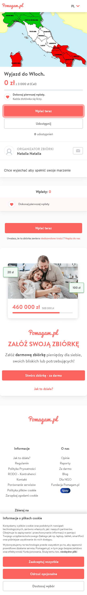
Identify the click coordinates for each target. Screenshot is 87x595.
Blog (65, 474)
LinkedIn (50, 429)
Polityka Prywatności (22, 469)
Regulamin (22, 463)
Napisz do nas (72, 238)
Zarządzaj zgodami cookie (22, 495)
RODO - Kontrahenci (22, 474)
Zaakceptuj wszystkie (43, 561)
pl (73, 6)
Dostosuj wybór (43, 586)
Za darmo (65, 469)
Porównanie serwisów (22, 485)
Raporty (65, 463)
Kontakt (22, 479)
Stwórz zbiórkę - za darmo (43, 375)
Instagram (37, 429)
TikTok (64, 429)
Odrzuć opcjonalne (43, 574)
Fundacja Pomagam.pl (65, 485)
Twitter (23, 429)
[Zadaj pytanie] (78, 150)
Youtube (78, 429)
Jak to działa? (43, 389)
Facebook (9, 429)
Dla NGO (65, 479)
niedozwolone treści (51, 238)
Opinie (65, 458)
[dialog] (43, 554)
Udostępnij (43, 123)
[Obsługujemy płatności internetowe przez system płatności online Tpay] (65, 490)
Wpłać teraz (43, 111)
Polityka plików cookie (21, 490)
